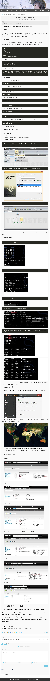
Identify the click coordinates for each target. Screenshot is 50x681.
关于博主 (42, 10)
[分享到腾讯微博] (8, 632)
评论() (6, 643)
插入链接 (14, 652)
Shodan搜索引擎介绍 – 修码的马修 (19, 14)
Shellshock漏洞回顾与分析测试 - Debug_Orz (10, 639)
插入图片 (9, 652)
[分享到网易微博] (19, 632)
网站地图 (29, 679)
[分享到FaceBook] (10, 632)
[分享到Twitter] (21, 632)
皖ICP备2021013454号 (35, 679)
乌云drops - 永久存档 (8, 14)
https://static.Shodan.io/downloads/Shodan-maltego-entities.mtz (17, 137)
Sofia (12, 626)
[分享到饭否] (16, 632)
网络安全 (11, 10)
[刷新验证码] (12, 669)
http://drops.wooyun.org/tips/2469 (14, 23)
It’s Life (31, 10)
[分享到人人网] (12, 632)
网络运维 (21, 10)
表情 (4, 652)
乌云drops (27, 10)
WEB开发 (6, 10)
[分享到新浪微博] (7, 632)
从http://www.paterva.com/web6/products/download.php (17, 135)
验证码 (6, 674)
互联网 (16, 10)
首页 (2, 10)
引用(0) (9, 643)
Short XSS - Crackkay (43, 639)
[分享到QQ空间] (14, 632)
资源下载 (36, 10)
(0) (44, 632)
